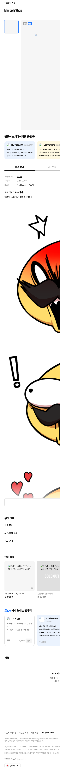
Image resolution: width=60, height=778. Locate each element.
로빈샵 (19, 176)
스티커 (24, 181)
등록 (29, 641)
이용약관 (34, 733)
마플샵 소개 (23, 733)
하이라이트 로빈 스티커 (14, 593)
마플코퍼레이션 (10, 733)
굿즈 (18, 181)
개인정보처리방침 (47, 732)
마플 (13, 3)
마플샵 (6, 3)
